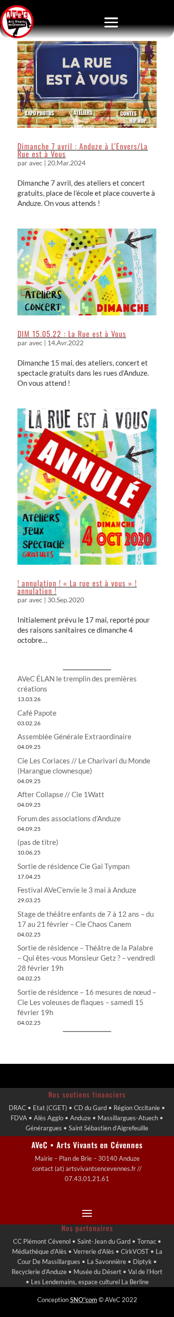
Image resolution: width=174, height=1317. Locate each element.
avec (36, 163)
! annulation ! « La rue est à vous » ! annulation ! (77, 587)
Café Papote (37, 712)
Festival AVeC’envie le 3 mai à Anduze (76, 889)
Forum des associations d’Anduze (69, 818)
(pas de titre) (37, 842)
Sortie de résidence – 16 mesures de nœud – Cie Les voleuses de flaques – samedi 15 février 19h (86, 1002)
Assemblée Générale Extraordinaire (74, 736)
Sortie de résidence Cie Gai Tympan (73, 866)
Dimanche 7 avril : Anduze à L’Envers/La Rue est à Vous (82, 150)
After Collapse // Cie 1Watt (60, 794)
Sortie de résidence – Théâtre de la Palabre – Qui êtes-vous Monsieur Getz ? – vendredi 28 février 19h (86, 957)
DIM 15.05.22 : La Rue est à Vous (71, 333)
